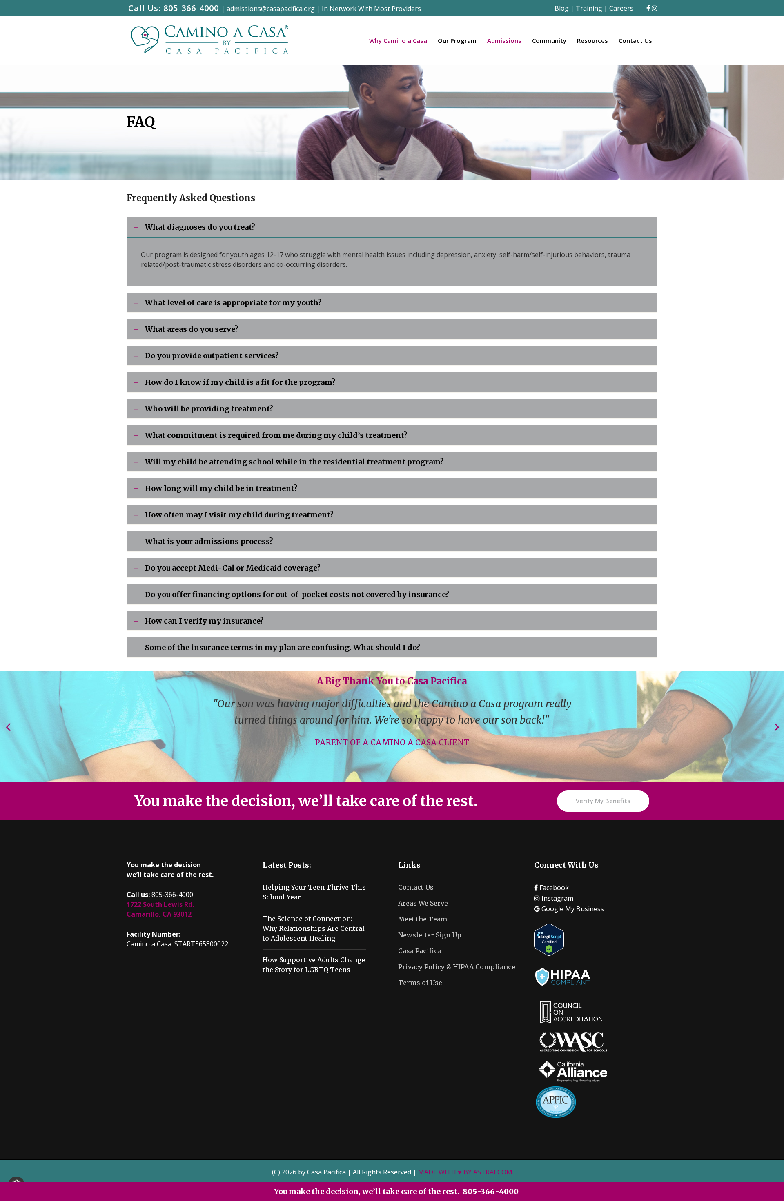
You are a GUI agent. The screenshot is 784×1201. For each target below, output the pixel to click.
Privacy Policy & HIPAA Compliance (456, 967)
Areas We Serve (423, 903)
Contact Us (416, 887)
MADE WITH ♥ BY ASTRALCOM (465, 1172)
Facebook (553, 887)
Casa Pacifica (419, 951)
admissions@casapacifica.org (271, 8)
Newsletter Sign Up (429, 935)
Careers (621, 8)
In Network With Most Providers (371, 8)
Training (589, 8)
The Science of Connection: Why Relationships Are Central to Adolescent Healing (314, 928)
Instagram (556, 898)
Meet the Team (422, 919)
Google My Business (572, 908)
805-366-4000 (191, 7)
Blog (562, 8)
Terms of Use (420, 983)
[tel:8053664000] (648, 8)
